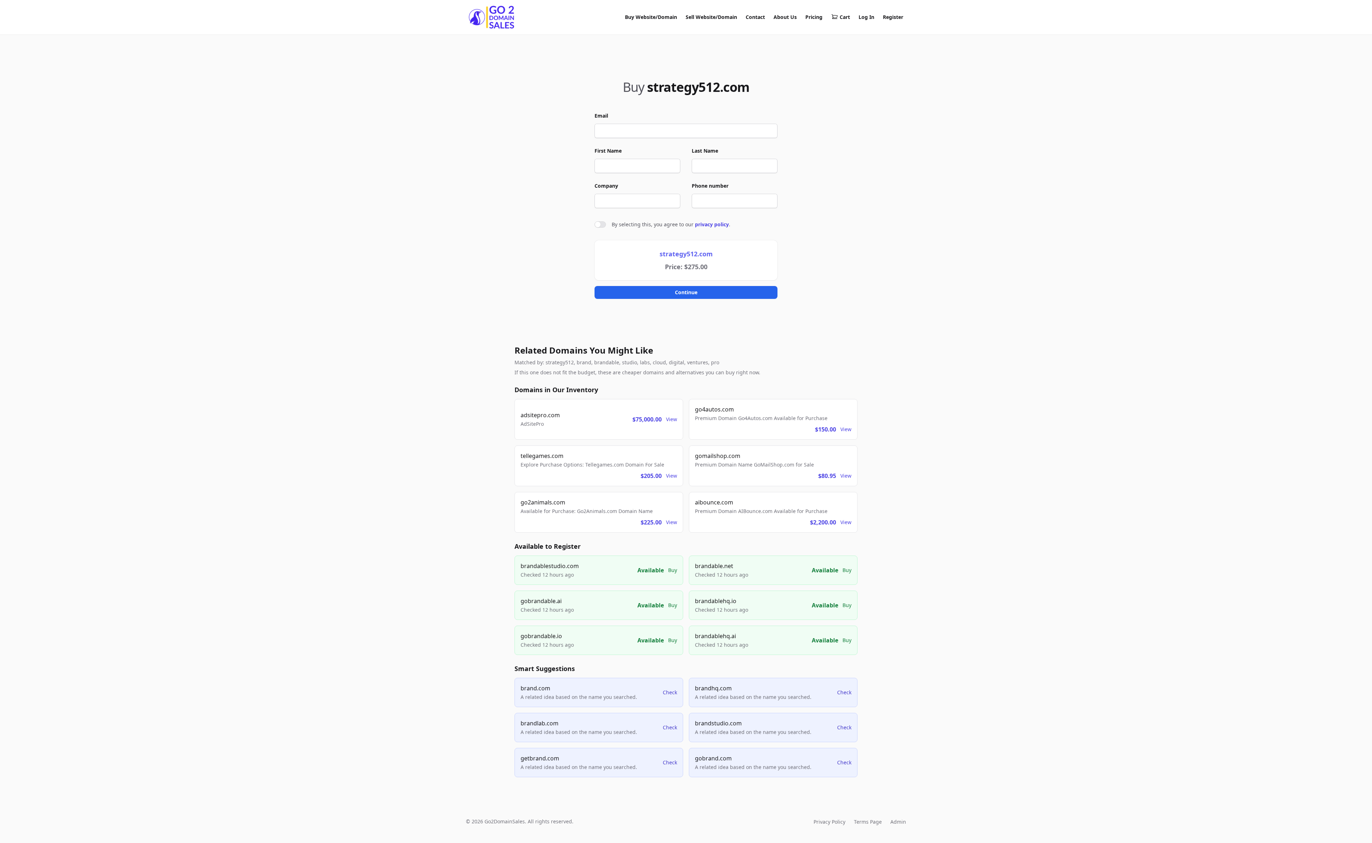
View (671, 419)
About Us (785, 17)
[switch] (600, 224)
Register (893, 17)
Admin (898, 821)
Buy (672, 570)
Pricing (813, 17)
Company (606, 185)
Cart (845, 17)
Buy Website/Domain (651, 17)
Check (670, 692)
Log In (866, 17)
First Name (608, 150)
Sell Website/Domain (711, 17)
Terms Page (868, 821)
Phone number (710, 185)
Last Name (705, 150)
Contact (755, 17)
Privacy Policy (829, 821)
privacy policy (712, 224)
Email (601, 115)
